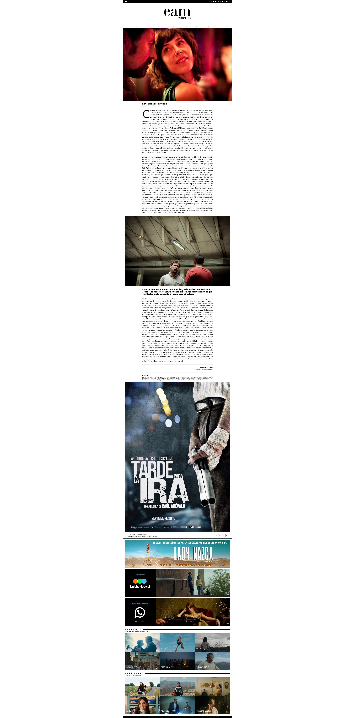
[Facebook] (216, 535)
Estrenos (147, 536)
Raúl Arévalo (153, 536)
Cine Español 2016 (136, 536)
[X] (219, 535)
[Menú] (126, 1)
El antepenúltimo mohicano (148, 5)
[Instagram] (223, 535)
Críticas (142, 536)
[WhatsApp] (226, 535)
